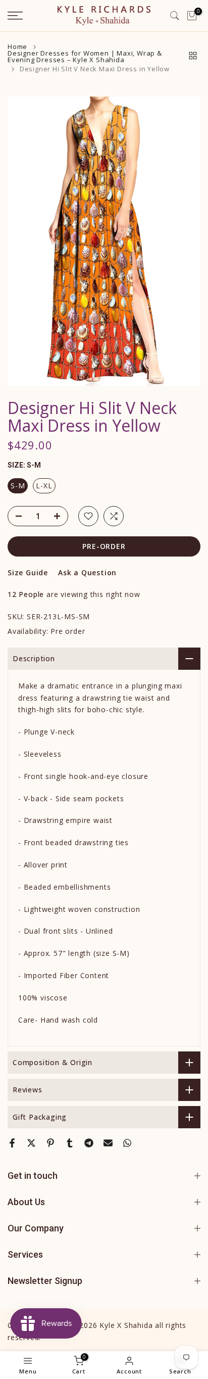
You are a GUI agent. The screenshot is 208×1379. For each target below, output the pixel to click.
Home (17, 46)
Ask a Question (87, 572)
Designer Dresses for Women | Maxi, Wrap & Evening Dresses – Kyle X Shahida (85, 56)
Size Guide (28, 572)
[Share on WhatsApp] (127, 1142)
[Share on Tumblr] (69, 1142)
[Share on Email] (108, 1142)
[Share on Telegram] (88, 1142)
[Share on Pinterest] (50, 1142)
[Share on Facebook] (12, 1142)
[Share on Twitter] (31, 1142)
